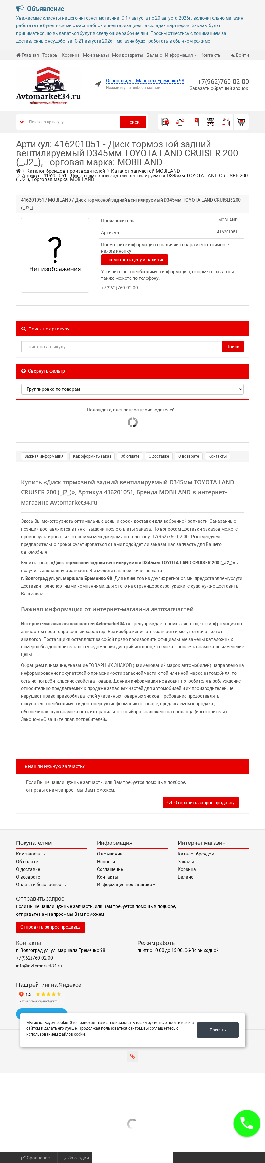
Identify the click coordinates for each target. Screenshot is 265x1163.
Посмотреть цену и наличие (134, 259)
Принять (218, 1030)
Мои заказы (96, 55)
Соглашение (110, 869)
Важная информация (44, 456)
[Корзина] (241, 122)
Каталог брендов (196, 853)
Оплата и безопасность (41, 884)
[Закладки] (195, 122)
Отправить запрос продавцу (204, 802)
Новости (106, 861)
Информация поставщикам (126, 884)
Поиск (133, 122)
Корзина (71, 55)
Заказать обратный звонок (219, 88)
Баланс (154, 55)
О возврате (188, 456)
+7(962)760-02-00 (223, 81)
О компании (109, 853)
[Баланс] (226, 122)
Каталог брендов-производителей (65, 171)
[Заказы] (165, 122)
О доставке (159, 456)
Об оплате (130, 456)
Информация (179, 55)
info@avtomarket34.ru (39, 965)
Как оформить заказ (92, 456)
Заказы (186, 861)
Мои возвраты (127, 55)
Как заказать (30, 853)
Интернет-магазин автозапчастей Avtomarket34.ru (75, 623)
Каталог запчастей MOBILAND (145, 171)
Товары (50, 55)
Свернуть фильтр (46, 371)
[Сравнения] (180, 122)
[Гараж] (210, 122)
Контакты (211, 55)
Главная (30, 55)
